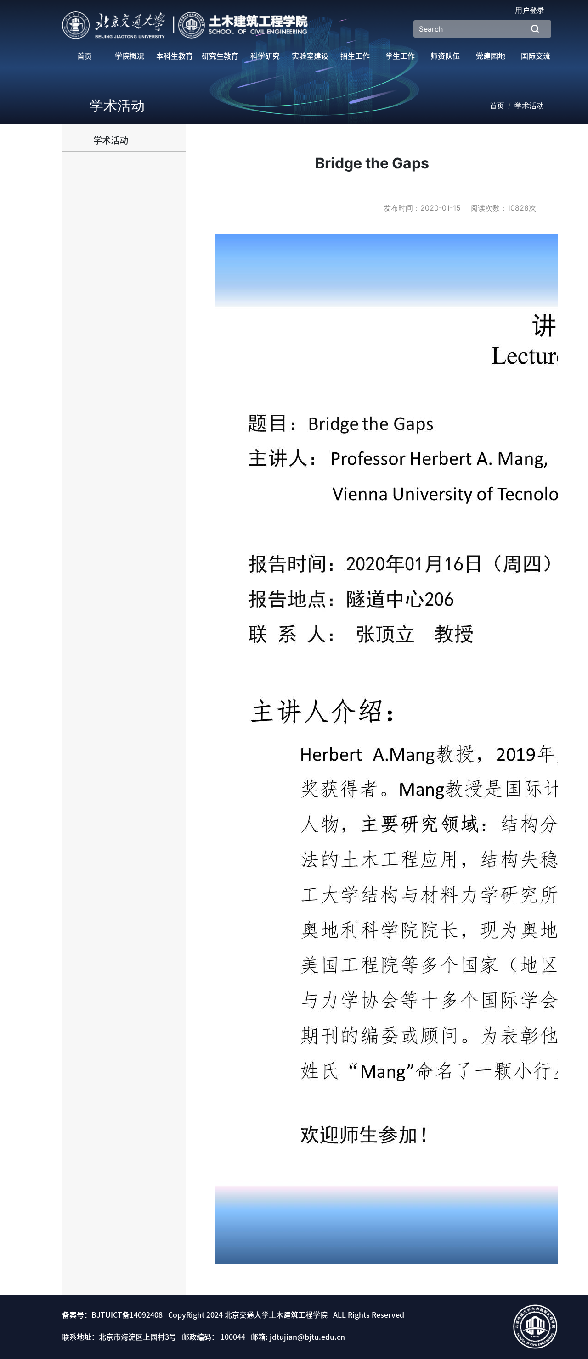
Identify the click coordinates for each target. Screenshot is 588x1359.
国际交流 (535, 56)
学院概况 (129, 56)
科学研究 (265, 56)
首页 (84, 56)
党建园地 (490, 56)
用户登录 (529, 10)
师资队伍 (445, 56)
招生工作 (355, 56)
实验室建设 (310, 56)
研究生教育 (220, 56)
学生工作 (400, 56)
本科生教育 (174, 56)
